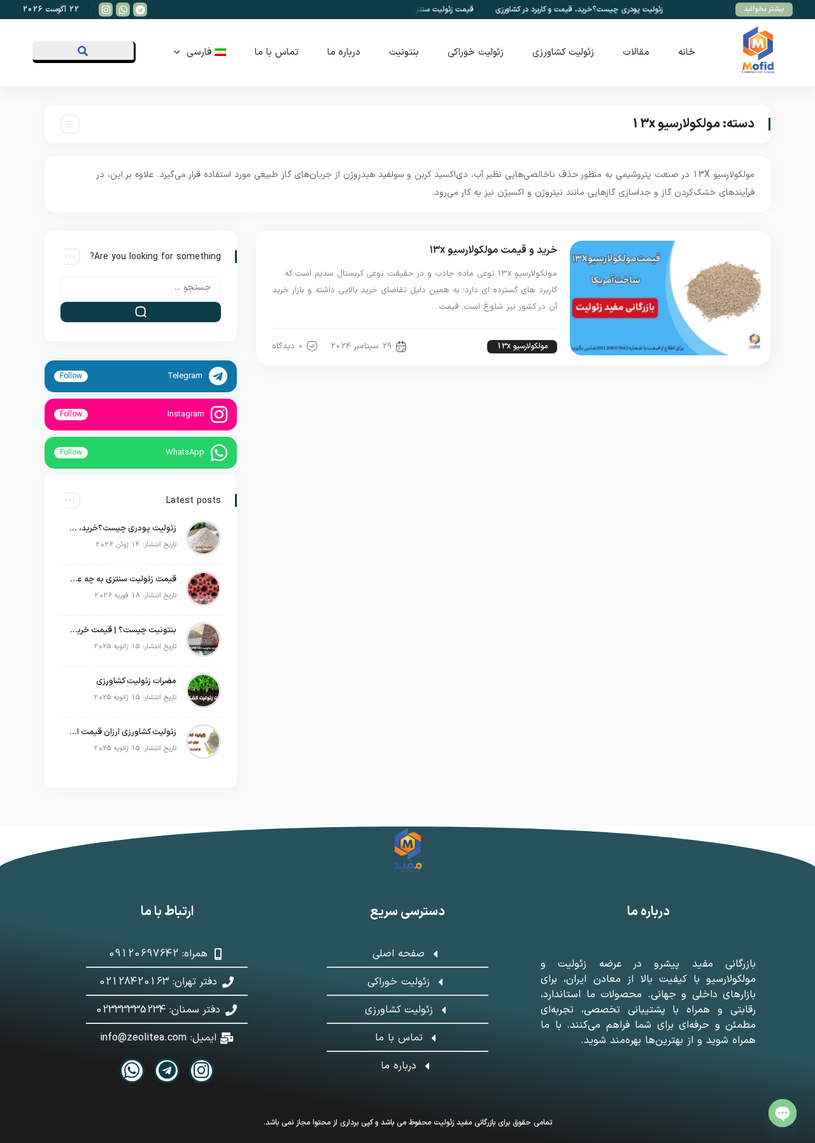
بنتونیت (404, 52)
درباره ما (343, 52)
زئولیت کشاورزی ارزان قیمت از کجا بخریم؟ (121, 732)
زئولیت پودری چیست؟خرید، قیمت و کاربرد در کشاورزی (590, 9)
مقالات (636, 52)
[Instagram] (201, 1070)
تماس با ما (277, 52)
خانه (686, 52)
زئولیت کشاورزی (563, 52)
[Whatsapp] (132, 1070)
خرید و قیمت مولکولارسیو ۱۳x (493, 250)
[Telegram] (166, 1070)
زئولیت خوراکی (476, 52)
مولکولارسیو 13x (522, 346)
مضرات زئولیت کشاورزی (136, 681)
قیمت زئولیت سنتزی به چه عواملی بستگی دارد (121, 579)
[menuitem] (207, 52)
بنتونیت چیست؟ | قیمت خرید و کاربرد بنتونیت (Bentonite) (121, 630)
